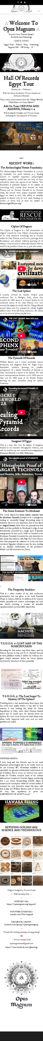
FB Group (25, 47)
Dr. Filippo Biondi (34, 99)
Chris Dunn (14, 102)
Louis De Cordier (15, 113)
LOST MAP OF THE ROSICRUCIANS (26, 645)
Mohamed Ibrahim (8, 453)
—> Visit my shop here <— (21, 894)
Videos (19, 44)
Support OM (13, 47)
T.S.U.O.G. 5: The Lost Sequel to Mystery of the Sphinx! (21, 697)
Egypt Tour (9, 44)
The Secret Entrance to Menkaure (21, 511)
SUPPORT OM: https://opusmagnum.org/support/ (21, 903)
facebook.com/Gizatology (21, 37)
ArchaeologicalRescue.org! (10, 203)
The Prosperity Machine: (21, 590)
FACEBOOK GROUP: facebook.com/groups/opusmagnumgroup (21, 923)
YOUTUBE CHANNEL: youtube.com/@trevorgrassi (21, 913)
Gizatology (34, 44)
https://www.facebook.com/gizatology (21, 947)
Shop (26, 44)
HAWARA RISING (9, 758)
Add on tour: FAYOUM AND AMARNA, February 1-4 (21, 107)
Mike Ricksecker (26, 453)
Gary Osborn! (28, 102)
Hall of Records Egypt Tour (21, 81)
